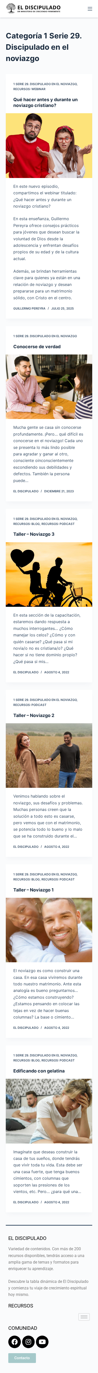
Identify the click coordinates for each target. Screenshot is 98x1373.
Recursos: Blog (26, 524)
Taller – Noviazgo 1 (33, 889)
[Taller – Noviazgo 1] (49, 930)
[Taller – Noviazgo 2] (49, 755)
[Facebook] (14, 1342)
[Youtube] (42, 1342)
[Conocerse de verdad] (49, 386)
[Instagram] (28, 1342)
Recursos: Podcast (58, 524)
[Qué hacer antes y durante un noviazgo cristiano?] (49, 145)
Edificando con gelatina (39, 1070)
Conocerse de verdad (37, 346)
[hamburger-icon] (84, 1317)
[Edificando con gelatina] (49, 1111)
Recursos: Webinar (29, 89)
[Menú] (90, 9)
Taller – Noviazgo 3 (34, 534)
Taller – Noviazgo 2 (33, 715)
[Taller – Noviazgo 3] (49, 574)
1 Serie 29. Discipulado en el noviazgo (45, 84)
